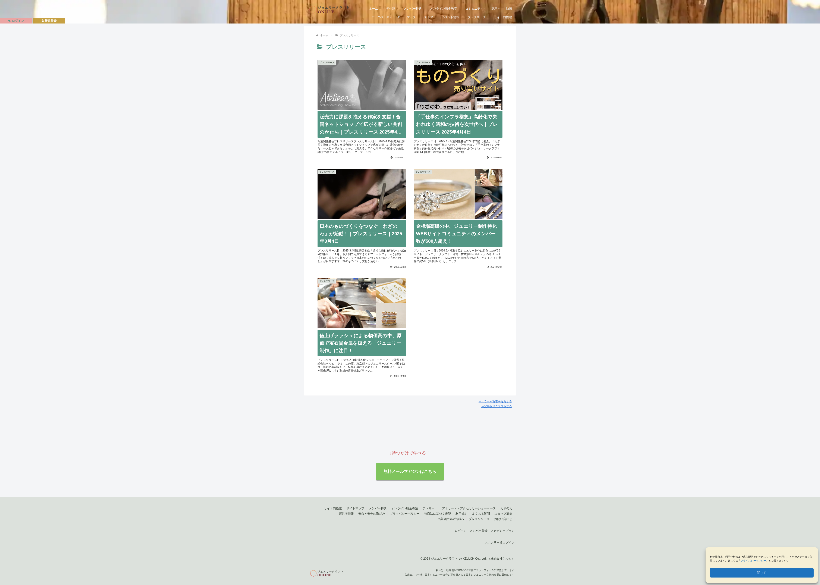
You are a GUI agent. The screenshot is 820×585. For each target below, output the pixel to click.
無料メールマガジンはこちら (410, 471)
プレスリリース (479, 519)
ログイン (461, 530)
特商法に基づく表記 (437, 513)
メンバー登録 (479, 530)
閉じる (762, 573)
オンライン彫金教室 (404, 508)
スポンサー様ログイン (499, 542)
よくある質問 (481, 513)
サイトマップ (355, 508)
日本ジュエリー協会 (436, 574)
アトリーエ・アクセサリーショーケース (469, 508)
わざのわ (506, 508)
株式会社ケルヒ (501, 558)
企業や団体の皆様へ (450, 519)
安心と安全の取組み (371, 513)
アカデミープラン (502, 530)
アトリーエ (430, 508)
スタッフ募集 (503, 513)
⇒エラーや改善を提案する (495, 401)
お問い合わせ (503, 519)
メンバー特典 (378, 508)
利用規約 (461, 513)
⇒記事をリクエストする (496, 406)
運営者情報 (346, 513)
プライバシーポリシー (753, 560)
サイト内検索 (333, 508)
